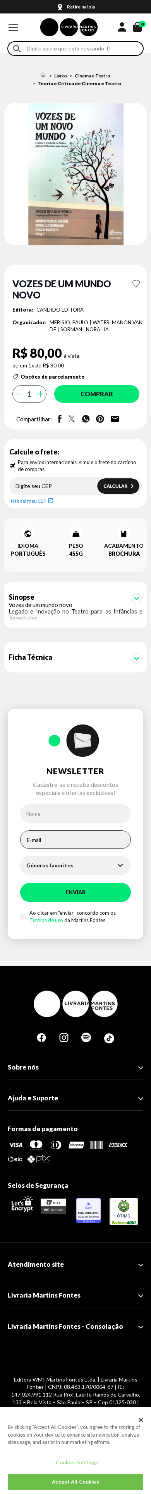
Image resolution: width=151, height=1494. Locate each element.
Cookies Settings (77, 1462)
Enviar (75, 892)
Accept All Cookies (75, 1482)
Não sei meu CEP (28, 501)
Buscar (17, 49)
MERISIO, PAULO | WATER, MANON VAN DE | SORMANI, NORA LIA (96, 325)
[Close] (141, 1420)
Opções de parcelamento (53, 377)
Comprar (97, 393)
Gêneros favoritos (50, 865)
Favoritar (136, 283)
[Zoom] (75, 174)
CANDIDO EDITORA (60, 310)
